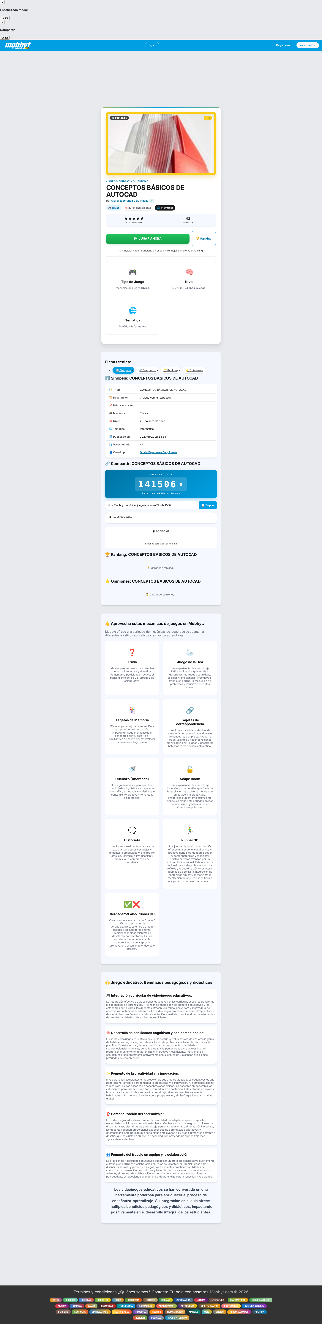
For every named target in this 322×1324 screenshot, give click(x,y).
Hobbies (156, 1312)
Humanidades (175, 1312)
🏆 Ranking (203, 238)
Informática (183, 1300)
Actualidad (145, 1306)
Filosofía (140, 1312)
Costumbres (231, 1306)
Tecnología (126, 1306)
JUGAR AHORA (148, 238)
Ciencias (86, 1300)
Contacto (160, 1292)
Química (77, 1306)
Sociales (156, 1318)
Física (118, 1300)
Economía (80, 1312)
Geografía (133, 1300)
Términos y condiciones (95, 1292)
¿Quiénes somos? (134, 1292)
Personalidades (239, 1312)
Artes (56, 1300)
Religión (140, 1318)
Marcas (193, 1312)
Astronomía (187, 1306)
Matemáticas (237, 1300)
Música (62, 1306)
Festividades (121, 1312)
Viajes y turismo (177, 1318)
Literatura (217, 1300)
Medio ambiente (261, 1300)
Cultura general (254, 1306)
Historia (150, 1300)
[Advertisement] (161, 77)
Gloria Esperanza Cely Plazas (129, 200)
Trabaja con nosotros (189, 1292)
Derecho (63, 1312)
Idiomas (165, 1300)
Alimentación (166, 1306)
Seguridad (107, 1306)
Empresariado (100, 1312)
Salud (91, 1306)
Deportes (102, 1300)
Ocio (206, 1312)
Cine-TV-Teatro (209, 1306)
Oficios (220, 1312)
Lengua (201, 1300)
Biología (70, 1300)
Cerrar (4, 18)
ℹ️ (123, 370)
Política (259, 1312)
